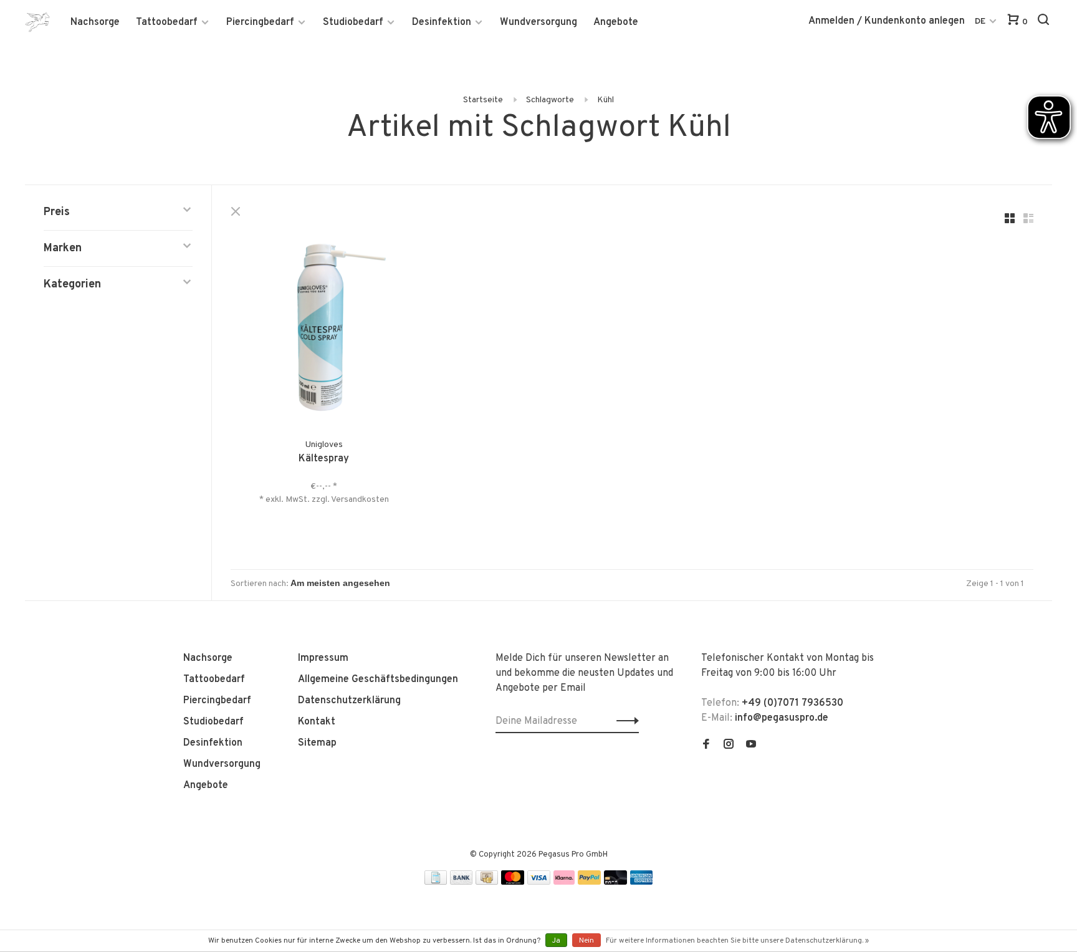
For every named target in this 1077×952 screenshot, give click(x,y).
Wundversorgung (538, 22)
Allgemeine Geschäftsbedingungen (378, 679)
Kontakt (316, 722)
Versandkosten (360, 499)
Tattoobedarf (167, 22)
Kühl (605, 100)
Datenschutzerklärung (349, 701)
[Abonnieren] (624, 721)
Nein (586, 941)
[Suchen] (1045, 22)
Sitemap (317, 743)
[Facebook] (706, 745)
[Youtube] (751, 745)
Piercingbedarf (260, 22)
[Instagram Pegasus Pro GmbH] (729, 745)
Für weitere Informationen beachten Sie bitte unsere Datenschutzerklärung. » (737, 941)
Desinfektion (441, 22)
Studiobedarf (353, 22)
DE (980, 21)
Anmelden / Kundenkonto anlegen (886, 21)
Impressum (323, 658)
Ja (556, 941)
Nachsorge (95, 22)
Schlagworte (550, 100)
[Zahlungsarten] (435, 882)
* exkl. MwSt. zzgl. (295, 499)
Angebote (615, 22)
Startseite (483, 100)
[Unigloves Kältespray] (324, 330)
